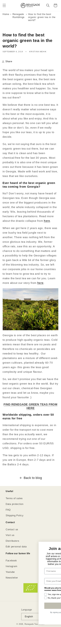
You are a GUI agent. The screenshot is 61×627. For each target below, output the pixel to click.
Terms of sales (14, 498)
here (47, 220)
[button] (4, 5)
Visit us (10, 535)
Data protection (14, 504)
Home (6, 14)
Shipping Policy (15, 515)
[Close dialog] (57, 545)
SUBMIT (32, 606)
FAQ (8, 509)
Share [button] (8, 61)
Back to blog (33, 478)
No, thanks (32, 618)
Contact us (12, 529)
